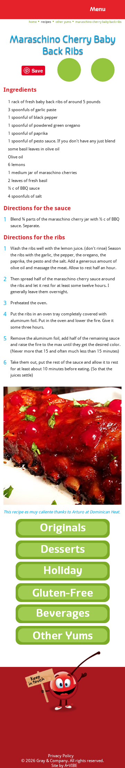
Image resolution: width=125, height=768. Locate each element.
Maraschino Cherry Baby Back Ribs (98, 22)
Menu (98, 9)
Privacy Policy (61, 755)
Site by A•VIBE (64, 765)
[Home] (16, 9)
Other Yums (63, 22)
